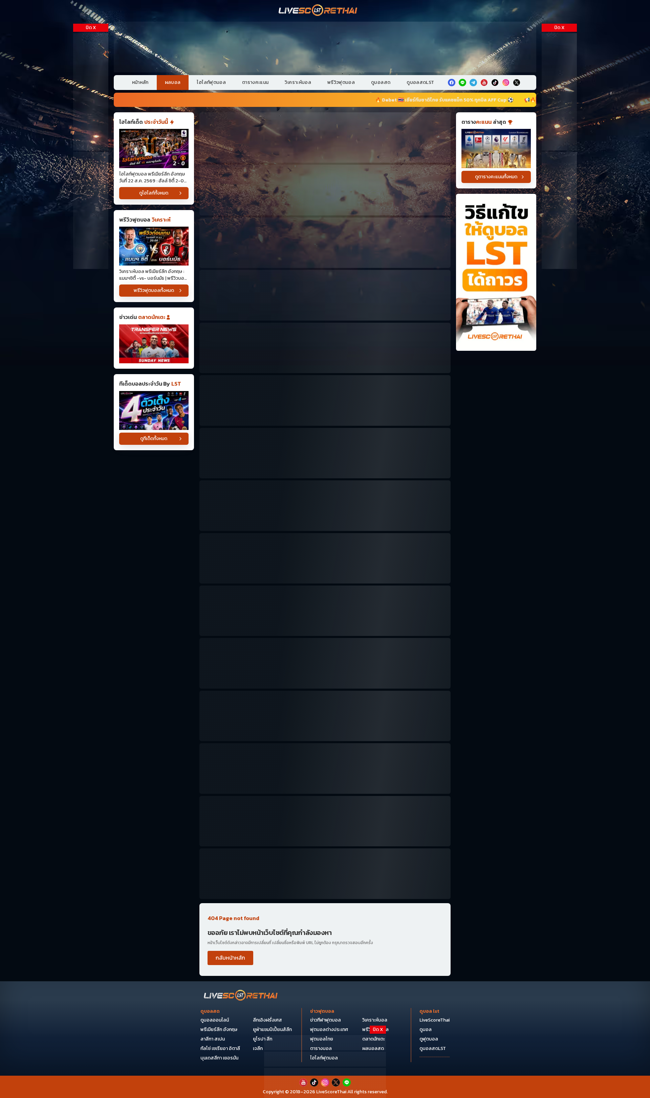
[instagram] (506, 82)
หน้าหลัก (140, 82)
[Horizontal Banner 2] (325, 190)
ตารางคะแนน (255, 82)
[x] (517, 82)
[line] (462, 82)
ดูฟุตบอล (428, 1039)
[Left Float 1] (90, 92)
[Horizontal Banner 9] (325, 558)
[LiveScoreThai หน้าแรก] (241, 996)
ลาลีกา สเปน (212, 1039)
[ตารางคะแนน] (496, 148)
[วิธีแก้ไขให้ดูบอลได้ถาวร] (496, 272)
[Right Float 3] (559, 210)
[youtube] (484, 82)
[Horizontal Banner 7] (325, 453)
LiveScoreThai (434, 1020)
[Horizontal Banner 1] (325, 137)
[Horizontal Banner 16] (325, 821)
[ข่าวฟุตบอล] (154, 343)
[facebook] (452, 82)
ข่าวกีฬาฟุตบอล (325, 1020)
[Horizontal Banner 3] (325, 243)
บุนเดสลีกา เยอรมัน (219, 1057)
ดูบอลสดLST (420, 82)
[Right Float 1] (559, 92)
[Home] (318, 11)
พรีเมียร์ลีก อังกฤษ (218, 1029)
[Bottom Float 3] (325, 1059)
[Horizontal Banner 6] (325, 400)
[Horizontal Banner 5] (325, 348)
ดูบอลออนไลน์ (214, 1020)
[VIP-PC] (325, 47)
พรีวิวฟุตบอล (341, 82)
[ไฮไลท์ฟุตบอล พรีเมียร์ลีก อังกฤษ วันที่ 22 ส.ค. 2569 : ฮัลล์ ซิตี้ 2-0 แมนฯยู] (154, 148)
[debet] (325, 1042)
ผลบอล (173, 82)
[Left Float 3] (90, 210)
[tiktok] (495, 82)
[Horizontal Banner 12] (325, 663)
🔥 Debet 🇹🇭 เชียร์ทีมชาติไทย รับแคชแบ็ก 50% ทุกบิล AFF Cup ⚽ (287, 100)
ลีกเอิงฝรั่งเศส (267, 1020)
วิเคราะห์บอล (298, 82)
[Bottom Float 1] (325, 1083)
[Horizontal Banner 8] (325, 505)
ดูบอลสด (380, 82)
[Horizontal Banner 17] (325, 873)
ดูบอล (425, 1029)
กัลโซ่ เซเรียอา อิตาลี (220, 1048)
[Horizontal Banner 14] (325, 768)
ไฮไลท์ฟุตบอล (211, 82)
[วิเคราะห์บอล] (154, 410)
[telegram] (473, 82)
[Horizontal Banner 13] (325, 716)
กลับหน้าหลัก (230, 958)
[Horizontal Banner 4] (325, 295)
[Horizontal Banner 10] (325, 611)
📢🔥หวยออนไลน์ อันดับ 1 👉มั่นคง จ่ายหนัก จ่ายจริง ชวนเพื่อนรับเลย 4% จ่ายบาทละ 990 (473, 100)
